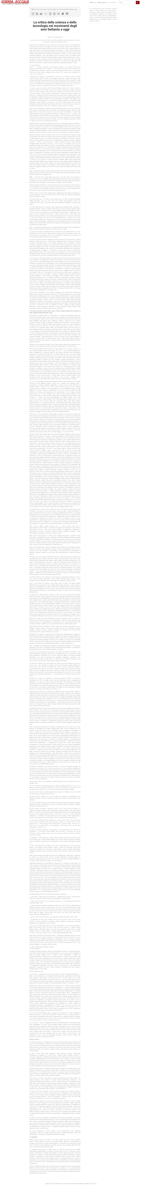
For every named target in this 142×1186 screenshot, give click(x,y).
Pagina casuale (49, 1183)
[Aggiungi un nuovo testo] (115, 2)
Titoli (61, 1183)
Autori (65, 1183)
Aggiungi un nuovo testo (90, 1183)
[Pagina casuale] (113, 2)
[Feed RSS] (111, 2)
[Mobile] (108, 2)
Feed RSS (56, 1183)
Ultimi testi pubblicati (73, 1183)
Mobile (81, 1183)
